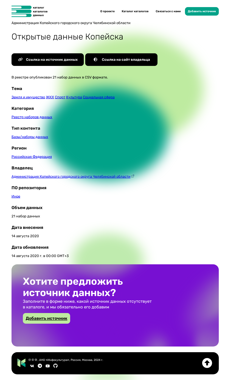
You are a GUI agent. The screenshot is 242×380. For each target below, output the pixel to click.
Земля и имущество (28, 97)
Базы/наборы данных (30, 137)
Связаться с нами (168, 11)
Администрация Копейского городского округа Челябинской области (71, 176)
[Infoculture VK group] (32, 366)
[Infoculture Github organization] (55, 366)
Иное (16, 196)
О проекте (107, 11)
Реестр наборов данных (32, 117)
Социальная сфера (99, 97)
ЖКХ (50, 97)
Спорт (60, 97)
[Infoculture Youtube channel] (47, 366)
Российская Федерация (32, 156)
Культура (74, 97)
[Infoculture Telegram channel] (39, 366)
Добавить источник (202, 11)
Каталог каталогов (135, 11)
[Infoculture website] (21, 363)
